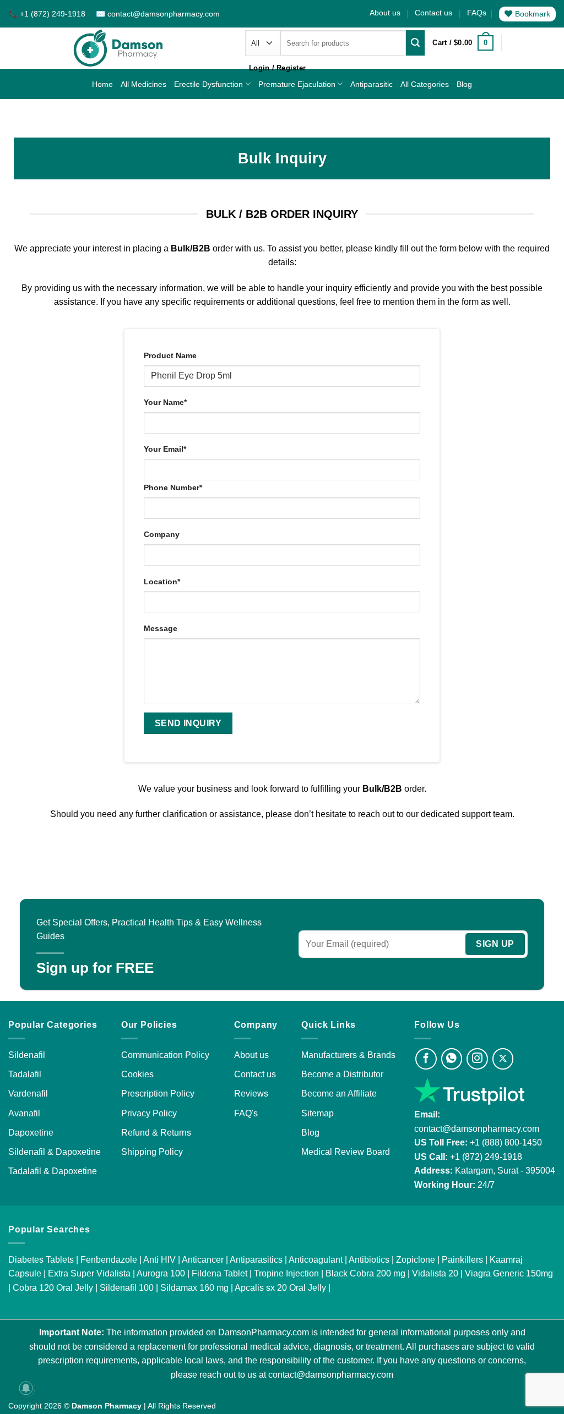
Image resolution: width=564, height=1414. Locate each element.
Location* (162, 581)
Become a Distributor (342, 1074)
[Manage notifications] (26, 1388)
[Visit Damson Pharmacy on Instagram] (477, 1059)
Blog (464, 84)
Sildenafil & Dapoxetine (54, 1152)
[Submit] (415, 43)
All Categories (424, 84)
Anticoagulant (316, 1259)
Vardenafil (28, 1093)
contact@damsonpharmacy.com (476, 1128)
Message (160, 628)
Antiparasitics (256, 1259)
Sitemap (317, 1113)
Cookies (137, 1074)
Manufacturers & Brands (348, 1055)
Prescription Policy (157, 1093)
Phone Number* (173, 487)
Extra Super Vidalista (89, 1273)
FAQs (476, 12)
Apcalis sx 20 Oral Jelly (280, 1287)
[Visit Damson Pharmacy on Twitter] (503, 1059)
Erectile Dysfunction (208, 84)
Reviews (251, 1093)
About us (385, 12)
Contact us (433, 12)
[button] (462, 43)
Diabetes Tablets (41, 1259)
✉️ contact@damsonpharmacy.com (158, 13)
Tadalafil (24, 1074)
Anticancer (203, 1259)
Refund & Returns (156, 1132)
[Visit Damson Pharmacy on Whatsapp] (452, 1059)
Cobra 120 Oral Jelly (53, 1287)
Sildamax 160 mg (194, 1287)
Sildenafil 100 (127, 1287)
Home (102, 84)
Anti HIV (159, 1259)
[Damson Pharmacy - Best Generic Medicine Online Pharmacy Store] (118, 48)
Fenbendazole (108, 1259)
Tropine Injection (286, 1273)
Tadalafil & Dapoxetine (52, 1171)
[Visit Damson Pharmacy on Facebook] (426, 1059)
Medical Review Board (345, 1152)
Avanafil (24, 1113)
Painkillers (462, 1259)
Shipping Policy (152, 1152)
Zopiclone (415, 1259)
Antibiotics (369, 1259)
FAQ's (246, 1113)
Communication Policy (165, 1055)
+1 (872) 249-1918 (486, 1156)
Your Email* (165, 449)
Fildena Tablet (219, 1273)
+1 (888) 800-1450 (506, 1142)
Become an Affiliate (339, 1093)
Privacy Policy (149, 1113)
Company (162, 534)
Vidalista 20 (435, 1273)
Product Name (170, 355)
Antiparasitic (371, 84)
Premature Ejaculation (296, 84)
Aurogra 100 (161, 1273)
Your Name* (165, 402)
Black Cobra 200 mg (365, 1273)
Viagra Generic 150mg (509, 1273)
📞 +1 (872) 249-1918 (48, 13)
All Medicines (143, 84)
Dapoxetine (30, 1132)
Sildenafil (26, 1055)
